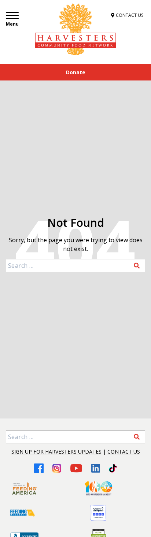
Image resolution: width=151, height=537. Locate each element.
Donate (75, 72)
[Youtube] (76, 468)
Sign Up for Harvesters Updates (56, 451)
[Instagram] (57, 468)
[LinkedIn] (95, 468)
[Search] (137, 265)
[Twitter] (112, 468)
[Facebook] (39, 468)
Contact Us (123, 451)
